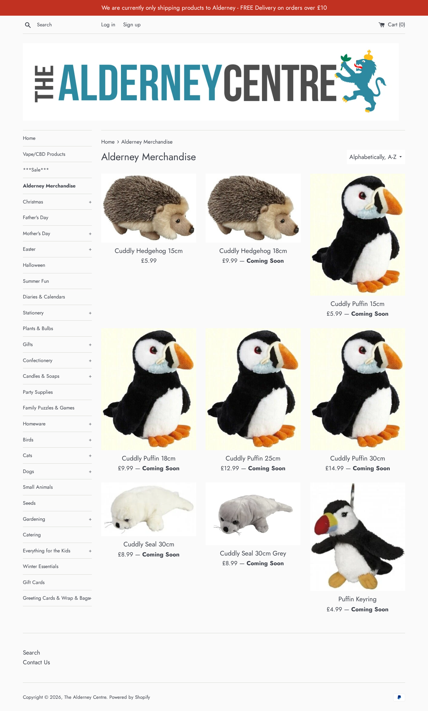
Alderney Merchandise (49, 185)
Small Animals (38, 487)
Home (29, 138)
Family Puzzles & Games (48, 407)
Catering (32, 534)
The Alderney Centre (85, 697)
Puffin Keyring (357, 599)
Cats (57, 455)
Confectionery (57, 360)
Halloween (34, 265)
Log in (108, 24)
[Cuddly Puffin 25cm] (253, 389)
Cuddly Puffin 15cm (357, 303)
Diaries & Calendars (44, 296)
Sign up (132, 24)
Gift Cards (33, 582)
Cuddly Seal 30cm (148, 544)
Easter (57, 249)
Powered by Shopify (129, 697)
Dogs (57, 471)
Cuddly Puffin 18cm (148, 458)
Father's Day (35, 217)
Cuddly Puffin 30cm (357, 458)
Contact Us (36, 662)
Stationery (57, 312)
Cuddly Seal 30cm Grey (253, 553)
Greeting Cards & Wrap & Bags (57, 598)
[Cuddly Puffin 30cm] (357, 389)
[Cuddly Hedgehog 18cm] (253, 208)
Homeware (57, 423)
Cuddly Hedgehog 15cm (149, 250)
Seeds (29, 503)
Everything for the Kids (57, 550)
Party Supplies (38, 392)
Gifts (57, 344)
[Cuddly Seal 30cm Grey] (253, 513)
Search (31, 652)
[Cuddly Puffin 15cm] (357, 235)
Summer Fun (36, 281)
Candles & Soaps (57, 376)
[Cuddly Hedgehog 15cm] (148, 208)
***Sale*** (36, 169)
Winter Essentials (40, 566)
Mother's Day (57, 233)
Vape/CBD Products (44, 154)
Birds (57, 439)
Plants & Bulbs (38, 328)
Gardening (57, 519)
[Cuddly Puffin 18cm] (148, 389)
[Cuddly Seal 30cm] (148, 509)
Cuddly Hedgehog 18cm (253, 250)
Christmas (57, 201)
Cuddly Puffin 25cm (253, 458)
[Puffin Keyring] (357, 536)
